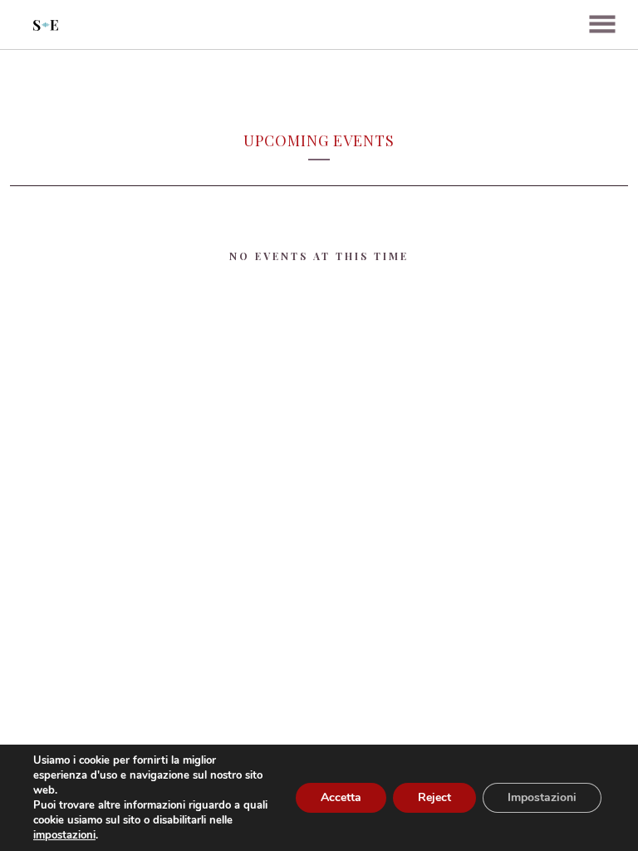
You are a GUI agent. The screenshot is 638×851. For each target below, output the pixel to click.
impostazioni (64, 835)
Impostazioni (542, 797)
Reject (434, 797)
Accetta (341, 797)
